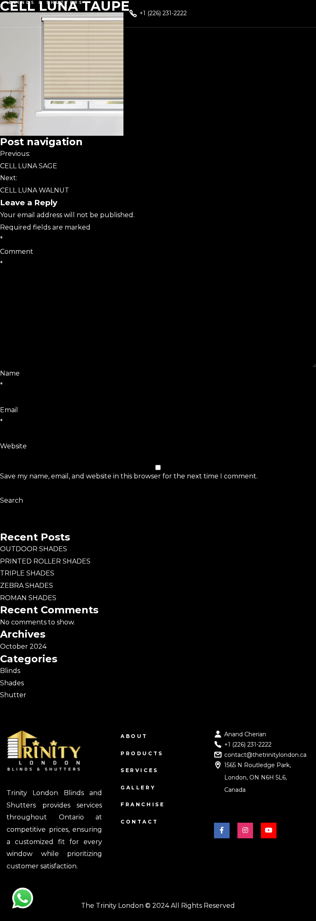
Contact (139, 822)
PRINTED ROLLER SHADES (45, 561)
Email (9, 416)
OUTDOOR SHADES (33, 549)
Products (142, 753)
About (134, 736)
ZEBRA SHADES (26, 585)
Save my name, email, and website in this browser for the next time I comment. (129, 476)
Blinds (10, 671)
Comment (16, 258)
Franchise (143, 804)
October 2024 (23, 646)
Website (13, 446)
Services (139, 770)
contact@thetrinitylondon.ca (265, 755)
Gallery (138, 787)
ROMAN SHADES (28, 598)
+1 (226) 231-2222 (248, 744)
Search (11, 500)
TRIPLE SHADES (27, 573)
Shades (12, 683)
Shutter (13, 695)
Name (10, 379)
